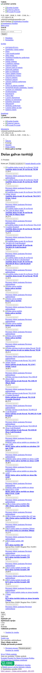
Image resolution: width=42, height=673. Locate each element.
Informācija (5, 129)
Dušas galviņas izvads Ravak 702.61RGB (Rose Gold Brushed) (21, 431)
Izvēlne (3, 44)
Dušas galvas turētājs (13, 288)
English (15, 8)
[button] (15, 176)
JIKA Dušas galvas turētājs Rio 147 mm (20, 518)
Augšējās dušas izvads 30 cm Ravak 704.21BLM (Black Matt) (18, 213)
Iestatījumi (4, 113)
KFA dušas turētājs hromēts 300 (17, 570)
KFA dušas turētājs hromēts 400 (17, 582)
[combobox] (11, 32)
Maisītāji (8, 145)
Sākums (8, 141)
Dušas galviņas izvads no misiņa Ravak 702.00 (22, 350)
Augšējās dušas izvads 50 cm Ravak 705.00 (21, 276)
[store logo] (14, 22)
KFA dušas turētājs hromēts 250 (17, 557)
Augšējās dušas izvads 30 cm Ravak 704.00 (21, 182)
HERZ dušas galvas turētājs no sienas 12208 (22, 461)
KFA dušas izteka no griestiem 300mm (19, 530)
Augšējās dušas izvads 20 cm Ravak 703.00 (21, 169)
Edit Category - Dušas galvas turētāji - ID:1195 (17, 671)
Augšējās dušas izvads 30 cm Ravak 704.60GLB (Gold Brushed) (18, 246)
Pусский (17, 12)
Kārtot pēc (4, 163)
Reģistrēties (9, 40)
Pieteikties (9, 38)
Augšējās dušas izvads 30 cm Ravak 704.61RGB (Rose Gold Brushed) (18, 263)
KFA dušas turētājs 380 (14, 545)
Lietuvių (16, 10)
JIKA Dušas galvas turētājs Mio (17, 506)
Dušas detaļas (10, 147)
